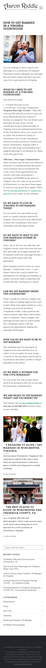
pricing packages (18, 190)
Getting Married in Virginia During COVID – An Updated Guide (20, 581)
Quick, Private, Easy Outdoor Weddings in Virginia (22, 574)
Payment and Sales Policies (22, 664)
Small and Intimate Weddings (17, 620)
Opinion (7, 615)
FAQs (5, 606)
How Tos (7, 611)
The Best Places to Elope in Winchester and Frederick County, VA (22, 510)
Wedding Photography (14, 625)
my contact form (31, 403)
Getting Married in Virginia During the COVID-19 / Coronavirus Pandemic (22, 588)
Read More (11, 474)
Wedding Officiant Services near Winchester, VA (19, 560)
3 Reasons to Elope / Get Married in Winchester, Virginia (22, 447)
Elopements (9, 601)
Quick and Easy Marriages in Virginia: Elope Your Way (21, 567)
